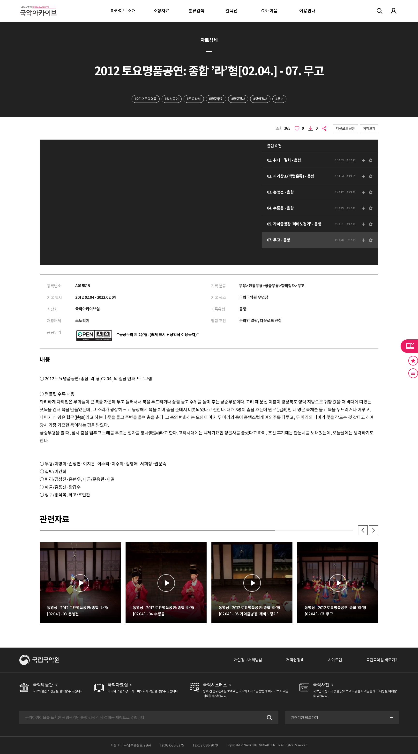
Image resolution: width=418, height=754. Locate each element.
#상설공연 (172, 99)
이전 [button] (363, 530)
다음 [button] (373, 530)
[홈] (38, 5)
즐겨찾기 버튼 (413, 361)
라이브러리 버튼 (409, 346)
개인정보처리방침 (248, 659)
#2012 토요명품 (146, 99)
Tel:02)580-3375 (172, 745)
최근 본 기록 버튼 (413, 373)
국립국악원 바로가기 (382, 659)
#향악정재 (260, 99)
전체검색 (379, 11)
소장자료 (161, 11)
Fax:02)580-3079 (205, 745)
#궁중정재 (238, 99)
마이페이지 (393, 11)
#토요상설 (194, 99)
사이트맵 (335, 659)
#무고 (280, 99)
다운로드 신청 (345, 128)
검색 (269, 717)
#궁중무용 (216, 99)
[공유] (325, 128)
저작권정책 (295, 659)
